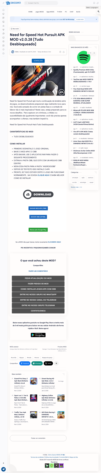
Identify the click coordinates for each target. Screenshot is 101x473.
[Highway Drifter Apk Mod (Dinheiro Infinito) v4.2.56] (61, 398)
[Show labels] (77, 187)
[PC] (66, 11)
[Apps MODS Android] (3, 18)
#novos (37, 357)
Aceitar (17, 465)
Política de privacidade (51, 457)
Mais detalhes (35, 465)
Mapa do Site (74, 457)
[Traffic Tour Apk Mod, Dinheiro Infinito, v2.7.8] (33, 414)
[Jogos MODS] (39, 11)
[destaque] (91, 95)
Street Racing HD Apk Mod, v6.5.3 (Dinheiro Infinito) (48, 381)
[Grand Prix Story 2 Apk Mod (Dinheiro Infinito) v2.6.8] (33, 381)
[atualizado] (92, 67)
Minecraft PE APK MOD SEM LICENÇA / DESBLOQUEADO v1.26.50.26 (83, 112)
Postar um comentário (38, 438)
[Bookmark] (94, 2)
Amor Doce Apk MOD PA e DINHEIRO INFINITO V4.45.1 (83, 142)
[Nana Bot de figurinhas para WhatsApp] (56, 465)
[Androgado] (52, 465)
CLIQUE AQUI (80, 19)
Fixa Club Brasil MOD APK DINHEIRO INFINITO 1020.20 (83, 90)
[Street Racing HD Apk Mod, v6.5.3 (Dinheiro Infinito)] (61, 381)
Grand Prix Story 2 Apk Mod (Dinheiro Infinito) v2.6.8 (21, 381)
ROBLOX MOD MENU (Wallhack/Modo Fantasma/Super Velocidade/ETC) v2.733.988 (83, 162)
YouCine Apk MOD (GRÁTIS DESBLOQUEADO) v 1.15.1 (83, 80)
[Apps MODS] (50, 11)
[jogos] (88, 86)
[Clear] (56, 3)
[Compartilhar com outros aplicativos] (56, 363)
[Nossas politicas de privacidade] (3, 49)
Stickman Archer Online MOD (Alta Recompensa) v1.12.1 (84, 152)
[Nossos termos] (3, 45)
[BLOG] (78, 11)
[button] (97, 2)
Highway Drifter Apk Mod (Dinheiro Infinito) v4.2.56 (48, 398)
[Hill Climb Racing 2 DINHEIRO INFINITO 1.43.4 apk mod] (61, 414)
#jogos (22, 357)
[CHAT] (71, 11)
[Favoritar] (60, 51)
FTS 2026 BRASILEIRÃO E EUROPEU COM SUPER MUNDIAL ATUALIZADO (82, 101)
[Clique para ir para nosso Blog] (3, 38)
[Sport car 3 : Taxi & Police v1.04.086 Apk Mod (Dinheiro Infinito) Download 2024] (33, 398)
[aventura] (91, 157)
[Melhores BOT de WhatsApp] (3, 42)
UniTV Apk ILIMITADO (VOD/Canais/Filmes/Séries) (83, 123)
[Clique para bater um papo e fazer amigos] (3, 34)
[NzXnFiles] (61, 465)
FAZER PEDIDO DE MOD (38, 284)
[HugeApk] (47, 465)
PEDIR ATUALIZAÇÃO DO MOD (38, 278)
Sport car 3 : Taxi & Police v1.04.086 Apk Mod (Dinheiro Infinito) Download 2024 (21, 398)
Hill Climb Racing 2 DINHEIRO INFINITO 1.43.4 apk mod (48, 414)
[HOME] (30, 11)
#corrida (13, 357)
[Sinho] (17, 52)
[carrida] (84, 86)
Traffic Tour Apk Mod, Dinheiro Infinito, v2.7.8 (20, 414)
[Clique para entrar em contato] (3, 53)
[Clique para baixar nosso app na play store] (3, 26)
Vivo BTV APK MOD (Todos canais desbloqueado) (83, 133)
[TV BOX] (59, 11)
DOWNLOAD (38, 61)
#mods (29, 357)
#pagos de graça (47, 357)
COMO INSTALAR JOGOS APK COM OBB (38, 289)
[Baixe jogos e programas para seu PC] (3, 22)
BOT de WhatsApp (68, 19)
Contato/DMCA (64, 457)
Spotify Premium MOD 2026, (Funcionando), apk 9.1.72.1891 (84, 71)
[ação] (84, 107)
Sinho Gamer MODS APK (55, 455)
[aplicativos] (85, 67)
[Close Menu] (96, 19)
